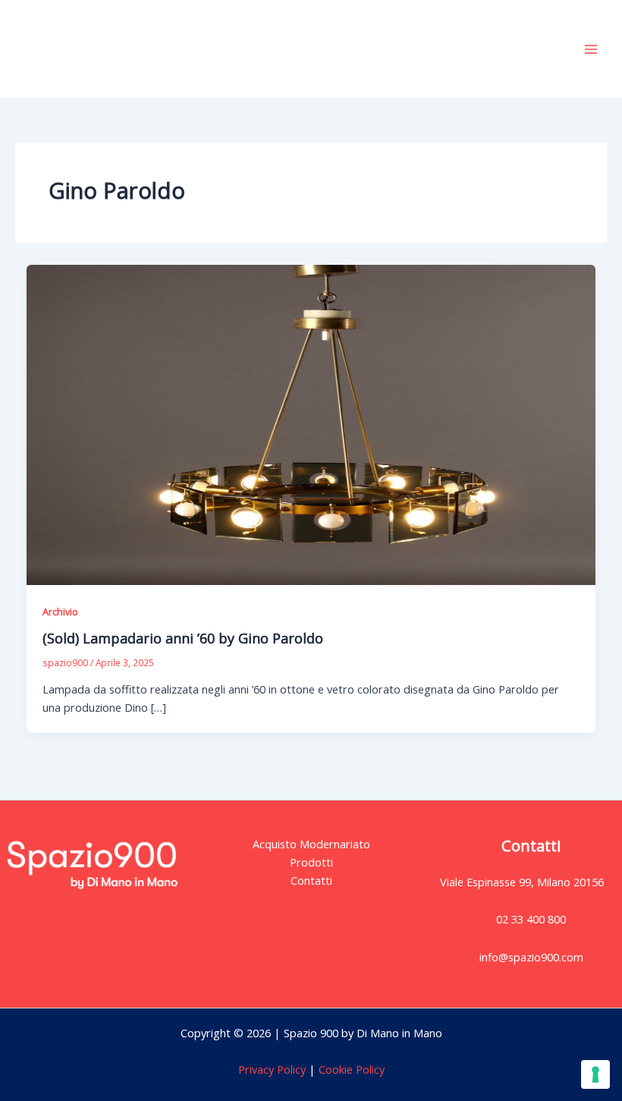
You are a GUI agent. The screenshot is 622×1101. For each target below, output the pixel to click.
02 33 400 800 (531, 918)
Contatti (311, 880)
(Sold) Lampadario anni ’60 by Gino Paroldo (182, 638)
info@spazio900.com (531, 956)
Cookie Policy (350, 1069)
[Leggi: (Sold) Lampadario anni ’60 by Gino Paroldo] (311, 423)
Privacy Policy (272, 1069)
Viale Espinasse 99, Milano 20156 (522, 881)
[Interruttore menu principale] (591, 49)
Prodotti (311, 862)
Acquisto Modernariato (311, 843)
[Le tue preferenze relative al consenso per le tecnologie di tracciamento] (595, 1074)
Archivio (60, 611)
